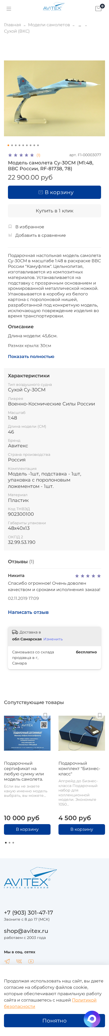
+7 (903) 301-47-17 (28, 912)
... (80, 25)
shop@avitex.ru (26, 931)
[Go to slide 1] (8, 145)
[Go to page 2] (9, 842)
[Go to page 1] (6, 842)
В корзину (27, 829)
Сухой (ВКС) (17, 31)
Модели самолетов (49, 24)
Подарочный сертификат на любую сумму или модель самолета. (24, 771)
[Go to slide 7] (30, 145)
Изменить (53, 639)
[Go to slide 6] (27, 145)
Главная (12, 24)
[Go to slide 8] (34, 145)
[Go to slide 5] (23, 145)
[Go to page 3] (13, 842)
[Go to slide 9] (38, 145)
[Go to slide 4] (19, 145)
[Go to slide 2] (12, 145)
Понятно (54, 1020)
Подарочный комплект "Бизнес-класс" (79, 768)
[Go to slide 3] (16, 145)
